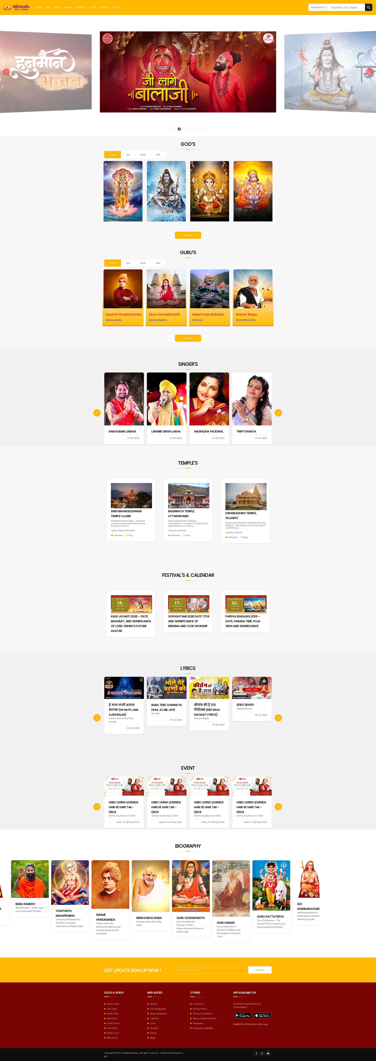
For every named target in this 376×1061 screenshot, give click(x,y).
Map (130, 535)
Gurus (57, 7)
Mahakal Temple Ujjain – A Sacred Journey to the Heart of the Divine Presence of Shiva (128, 523)
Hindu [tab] (112, 154)
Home (39, 7)
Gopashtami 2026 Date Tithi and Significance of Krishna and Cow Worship (188, 621)
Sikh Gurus (112, 1037)
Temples (154, 1028)
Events (116, 7)
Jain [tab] (128, 154)
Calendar (154, 1018)
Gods (48, 7)
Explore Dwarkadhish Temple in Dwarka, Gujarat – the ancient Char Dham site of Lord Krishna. (245, 525)
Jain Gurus (112, 1028)
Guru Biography (158, 1008)
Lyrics (93, 7)
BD (105, 1056)
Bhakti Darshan (131, 1053)
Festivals (104, 7)
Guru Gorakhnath (57, 918)
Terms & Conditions (203, 1013)
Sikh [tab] (158, 154)
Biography (81, 7)
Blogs (153, 1037)
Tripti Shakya (161, 431)
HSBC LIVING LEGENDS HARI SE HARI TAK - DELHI (123, 807)
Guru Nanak (93, 923)
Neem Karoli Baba (16, 918)
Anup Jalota (203, 431)
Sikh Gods (112, 1018)
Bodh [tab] (143, 154)
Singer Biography (158, 1013)
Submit (260, 969)
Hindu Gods (113, 1003)
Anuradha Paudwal (123, 431)
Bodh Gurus (113, 1032)
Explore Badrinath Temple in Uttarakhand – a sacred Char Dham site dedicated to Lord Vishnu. (188, 523)
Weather (118, 535)
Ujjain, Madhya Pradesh (123, 530)
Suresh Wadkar (248, 431)
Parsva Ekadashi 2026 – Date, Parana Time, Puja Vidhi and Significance (242, 621)
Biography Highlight (203, 1028)
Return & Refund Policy (204, 1018)
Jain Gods (112, 1008)
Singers (67, 7)
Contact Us (198, 1003)
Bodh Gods (112, 1013)
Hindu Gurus (113, 1023)
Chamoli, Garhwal (177, 530)
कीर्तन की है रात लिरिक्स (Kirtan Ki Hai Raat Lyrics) (121, 710)
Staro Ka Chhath (207, 705)
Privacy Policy (200, 1008)
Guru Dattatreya (137, 916)
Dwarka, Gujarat (233, 532)
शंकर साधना (160, 705)
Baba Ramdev (214, 904)
